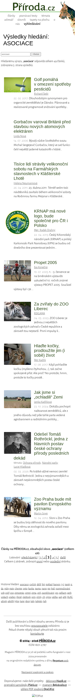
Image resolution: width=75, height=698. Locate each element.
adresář (8, 19)
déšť (39, 584)
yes (56, 593)
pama (38, 588)
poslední (55, 561)
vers (33, 597)
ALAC (70, 597)
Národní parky (50, 462)
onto (25, 588)
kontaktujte (37, 633)
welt (69, 593)
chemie (18, 588)
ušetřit (11, 601)
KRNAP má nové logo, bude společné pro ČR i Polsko (51, 218)
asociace (24, 584)
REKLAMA (39, 313)
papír (67, 584)
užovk (4, 601)
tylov (17, 601)
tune (22, 601)
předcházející (29, 557)
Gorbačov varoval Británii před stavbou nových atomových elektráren (42, 127)
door (27, 601)
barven (56, 584)
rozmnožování (63, 588)
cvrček (32, 584)
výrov (48, 597)
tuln (32, 601)
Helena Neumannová (25, 183)
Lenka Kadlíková (43, 402)
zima (33, 593)
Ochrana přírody (32, 462)
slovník (21, 19)
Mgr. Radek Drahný (44, 230)
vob (2, 593)
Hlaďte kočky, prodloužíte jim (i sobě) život (49, 350)
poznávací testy (28, 15)
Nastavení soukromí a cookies (37, 672)
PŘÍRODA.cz (47, 641)
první (39, 561)
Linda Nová (20, 136)
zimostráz (19, 593)
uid (60, 597)
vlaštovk (27, 597)
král (53, 588)
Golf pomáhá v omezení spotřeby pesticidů (52, 84)
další (63, 557)
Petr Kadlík (40, 360)
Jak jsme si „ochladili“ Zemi (48, 394)
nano (44, 588)
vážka (55, 597)
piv (49, 588)
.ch (43, 597)
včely (38, 597)
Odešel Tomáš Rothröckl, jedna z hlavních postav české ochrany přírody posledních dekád (41, 446)
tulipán (38, 601)
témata (46, 15)
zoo (12, 593)
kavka (31, 588)
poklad (49, 584)
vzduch (4, 597)
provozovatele (39, 625)
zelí (39, 593)
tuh (44, 601)
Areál (19, 597)
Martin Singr (41, 513)
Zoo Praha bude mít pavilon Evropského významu (52, 504)
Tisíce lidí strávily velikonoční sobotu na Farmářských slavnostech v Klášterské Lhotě (41, 171)
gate (11, 588)
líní (43, 584)
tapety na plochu (40, 19)
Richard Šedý (41, 93)
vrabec (12, 597)
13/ (62, 584)
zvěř (7, 593)
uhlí (64, 597)
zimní (28, 593)
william (62, 593)
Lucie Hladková (22, 466)
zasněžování (48, 593)
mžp (6, 588)
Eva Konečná (41, 267)
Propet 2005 (45, 262)
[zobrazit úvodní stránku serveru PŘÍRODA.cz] (37, 7)
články (11, 15)
